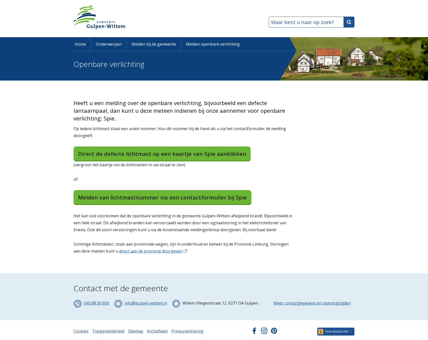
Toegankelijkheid (108, 331)
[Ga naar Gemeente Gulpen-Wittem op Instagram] (264, 332)
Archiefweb (157, 331)
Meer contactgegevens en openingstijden (312, 303)
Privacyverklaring (187, 331)
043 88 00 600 (96, 303)
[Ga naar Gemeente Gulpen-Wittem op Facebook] (254, 332)
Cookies (81, 331)
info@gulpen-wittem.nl (146, 303)
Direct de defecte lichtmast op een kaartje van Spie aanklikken (162, 153)
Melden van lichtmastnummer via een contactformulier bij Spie (162, 197)
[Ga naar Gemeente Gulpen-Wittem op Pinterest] (274, 332)
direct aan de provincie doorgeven (150, 251)
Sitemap (135, 331)
